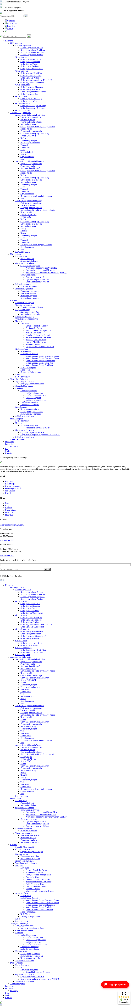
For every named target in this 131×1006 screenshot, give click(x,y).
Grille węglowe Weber (29, 78)
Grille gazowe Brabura (29, 66)
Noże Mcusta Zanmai (29, 353)
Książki (23, 231)
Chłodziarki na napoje (24, 386)
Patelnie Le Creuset (33, 333)
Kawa (17, 374)
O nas (7, 503)
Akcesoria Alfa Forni (28, 261)
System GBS (25, 217)
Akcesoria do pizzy (28, 124)
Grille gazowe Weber (29, 64)
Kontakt (8, 453)
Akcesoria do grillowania (20, 112)
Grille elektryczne (22, 85)
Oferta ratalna (10, 510)
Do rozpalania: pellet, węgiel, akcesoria (36, 245)
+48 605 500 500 (7, 540)
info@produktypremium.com (12, 525)
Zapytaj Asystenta (117, 984)
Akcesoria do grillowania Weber (28, 201)
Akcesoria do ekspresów (30, 314)
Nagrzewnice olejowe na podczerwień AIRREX (40, 435)
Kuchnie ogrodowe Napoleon (32, 52)
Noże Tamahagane (28, 367)
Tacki (22, 150)
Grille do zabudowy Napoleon (32, 108)
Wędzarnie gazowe (28, 293)
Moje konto (12, 23)
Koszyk (11, 26)
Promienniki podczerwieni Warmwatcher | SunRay (46, 272)
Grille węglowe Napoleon (30, 75)
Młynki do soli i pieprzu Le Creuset (40, 347)
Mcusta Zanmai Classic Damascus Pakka (42, 358)
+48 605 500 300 (7, 556)
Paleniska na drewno (28, 286)
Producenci (9, 442)
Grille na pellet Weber (29, 101)
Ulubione (11, 21)
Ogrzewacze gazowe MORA (32, 432)
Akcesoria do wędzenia (29, 298)
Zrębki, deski (25, 147)
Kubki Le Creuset (33, 344)
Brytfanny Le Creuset (34, 328)
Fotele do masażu (22, 421)
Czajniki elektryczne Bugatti (31, 307)
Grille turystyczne (22, 110)
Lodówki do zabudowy (29, 402)
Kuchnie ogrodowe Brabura (31, 48)
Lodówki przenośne (28, 391)
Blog (7, 449)
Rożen (23, 138)
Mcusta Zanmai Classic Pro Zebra (39, 363)
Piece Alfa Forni (27, 258)
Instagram (9, 515)
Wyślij (47, 569)
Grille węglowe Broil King (31, 73)
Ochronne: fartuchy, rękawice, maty (34, 133)
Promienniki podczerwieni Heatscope (41, 270)
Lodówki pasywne (33, 398)
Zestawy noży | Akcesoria (30, 372)
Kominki (19, 423)
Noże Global (25, 351)
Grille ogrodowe (17, 43)
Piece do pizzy (21, 256)
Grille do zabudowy (23, 103)
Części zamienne (27, 157)
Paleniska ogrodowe (23, 284)
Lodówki (19, 388)
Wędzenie (24, 145)
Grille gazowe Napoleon (30, 62)
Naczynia (19, 321)
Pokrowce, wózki (27, 119)
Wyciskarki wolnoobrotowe (26, 319)
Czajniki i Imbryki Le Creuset (38, 335)
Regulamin (9, 481)
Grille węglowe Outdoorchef (32, 82)
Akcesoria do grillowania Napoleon (29, 161)
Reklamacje (10, 484)
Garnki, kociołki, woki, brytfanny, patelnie (37, 126)
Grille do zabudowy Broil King (33, 106)
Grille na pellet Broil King (31, 99)
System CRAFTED (28, 214)
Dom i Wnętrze (16, 418)
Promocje (9, 444)
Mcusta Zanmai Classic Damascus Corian (42, 356)
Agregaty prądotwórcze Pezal (32, 384)
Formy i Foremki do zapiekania (38, 330)
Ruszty (23, 154)
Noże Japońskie (21, 349)
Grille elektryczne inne (29, 94)
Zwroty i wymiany (12, 486)
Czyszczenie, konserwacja (31, 131)
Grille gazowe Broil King (30, 59)
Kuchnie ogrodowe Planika (31, 55)
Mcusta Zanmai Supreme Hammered (40, 360)
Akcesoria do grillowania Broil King (30, 115)
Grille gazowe (21, 57)
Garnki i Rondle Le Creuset (37, 326)
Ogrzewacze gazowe (28, 275)
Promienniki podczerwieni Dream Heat (41, 268)
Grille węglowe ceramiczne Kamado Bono (37, 80)
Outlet (7, 451)
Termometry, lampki (28, 140)
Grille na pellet (21, 96)
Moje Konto (10, 491)
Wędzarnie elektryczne (29, 291)
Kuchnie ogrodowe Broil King (32, 50)
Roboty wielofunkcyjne (24, 316)
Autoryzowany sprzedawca (16, 5)
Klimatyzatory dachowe (30, 409)
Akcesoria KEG (27, 152)
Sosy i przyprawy (22, 252)
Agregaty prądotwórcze (24, 381)
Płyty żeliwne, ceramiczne (31, 117)
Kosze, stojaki (26, 129)
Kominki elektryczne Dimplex (38, 428)
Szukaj (10, 28)
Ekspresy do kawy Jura (29, 312)
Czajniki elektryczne (23, 305)
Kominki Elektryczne (29, 425)
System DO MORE (28, 136)
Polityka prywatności (13, 488)
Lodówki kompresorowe (36, 395)
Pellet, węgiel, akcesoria (30, 143)
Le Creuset (24, 323)
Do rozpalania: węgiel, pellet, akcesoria (36, 196)
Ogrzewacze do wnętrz (24, 430)
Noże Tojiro (25, 370)
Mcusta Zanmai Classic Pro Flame (39, 365)
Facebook (9, 512)
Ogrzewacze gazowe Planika (37, 279)
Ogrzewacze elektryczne (30, 265)
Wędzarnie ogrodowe (24, 289)
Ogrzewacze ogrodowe (24, 263)
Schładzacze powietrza (24, 416)
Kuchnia (13, 300)
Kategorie (9, 41)
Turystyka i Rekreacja (19, 379)
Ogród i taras (15, 254)
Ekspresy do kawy (22, 309)
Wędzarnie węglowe (28, 296)
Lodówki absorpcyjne (34, 393)
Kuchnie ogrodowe (23, 45)
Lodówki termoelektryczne (36, 400)
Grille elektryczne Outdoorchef (33, 92)
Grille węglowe (21, 71)
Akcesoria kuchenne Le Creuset (38, 337)
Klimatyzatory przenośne (30, 414)
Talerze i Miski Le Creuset (36, 342)
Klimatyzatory (21, 407)
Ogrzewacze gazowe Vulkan (37, 282)
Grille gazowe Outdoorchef (31, 68)
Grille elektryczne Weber (30, 89)
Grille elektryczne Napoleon (31, 87)
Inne (22, 159)
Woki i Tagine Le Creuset (36, 340)
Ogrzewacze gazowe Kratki (37, 277)
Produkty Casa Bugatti (24, 303)
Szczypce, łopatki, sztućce (31, 122)
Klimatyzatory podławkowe (31, 411)
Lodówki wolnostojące (29, 404)
